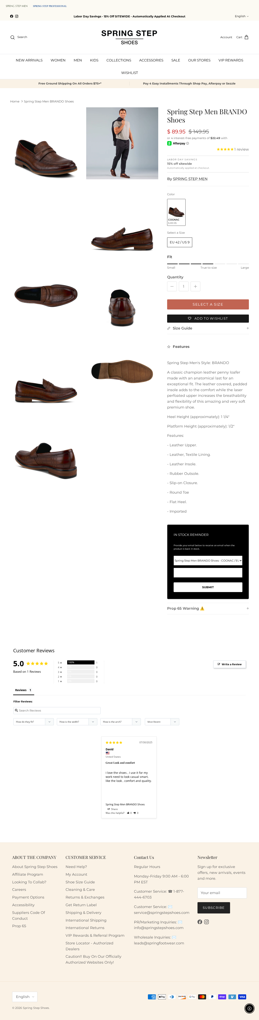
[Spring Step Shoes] (129, 37)
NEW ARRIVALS (29, 60)
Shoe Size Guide (80, 882)
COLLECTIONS (118, 60)
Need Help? (76, 867)
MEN (78, 60)
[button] (129, 813)
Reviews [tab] (21, 690)
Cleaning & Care (80, 889)
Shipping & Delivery (83, 912)
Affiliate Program (27, 874)
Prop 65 (19, 926)
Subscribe (214, 908)
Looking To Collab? (29, 882)
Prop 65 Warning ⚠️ (185, 608)
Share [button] (114, 809)
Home (14, 101)
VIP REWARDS (231, 60)
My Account (76, 874)
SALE (175, 60)
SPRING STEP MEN (190, 179)
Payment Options (28, 897)
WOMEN (58, 60)
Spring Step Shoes (36, 1008)
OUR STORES (199, 60)
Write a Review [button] (232, 664)
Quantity (175, 277)
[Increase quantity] (195, 286)
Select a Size (176, 232)
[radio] (176, 212)
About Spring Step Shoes (34, 867)
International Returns (85, 928)
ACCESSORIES (151, 60)
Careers (19, 889)
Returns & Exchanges (85, 897)
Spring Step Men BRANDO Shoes (49, 101)
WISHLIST (129, 73)
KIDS (94, 60)
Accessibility (23, 905)
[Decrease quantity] (172, 286)
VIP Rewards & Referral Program (95, 935)
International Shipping (86, 920)
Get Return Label (81, 905)
